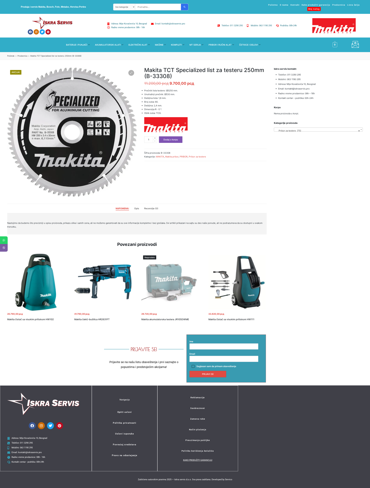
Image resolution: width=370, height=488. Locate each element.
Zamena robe (197, 419)
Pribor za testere (197, 156)
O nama (284, 5)
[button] (131, 73)
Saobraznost (197, 408)
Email (192, 354)
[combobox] (318, 130)
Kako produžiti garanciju (316, 5)
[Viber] (4, 248)
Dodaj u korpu (170, 139)
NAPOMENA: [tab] (122, 208)
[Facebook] (30, 31)
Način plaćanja (197, 429)
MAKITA (160, 156)
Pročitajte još (170, 310)
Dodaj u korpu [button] (35, 310)
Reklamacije (197, 397)
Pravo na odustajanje (124, 455)
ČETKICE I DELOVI (248, 44)
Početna (273, 5)
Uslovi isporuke (124, 433)
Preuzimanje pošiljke (197, 440)
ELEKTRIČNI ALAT (137, 44)
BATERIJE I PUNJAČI (76, 44)
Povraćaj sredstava (124, 444)
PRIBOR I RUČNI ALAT (220, 44)
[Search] (184, 7)
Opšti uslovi (124, 412)
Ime (191, 341)
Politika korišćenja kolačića (198, 451)
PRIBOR (184, 156)
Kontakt (295, 5)
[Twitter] (42, 31)
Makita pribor (171, 156)
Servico (228, 479)
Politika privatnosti (124, 423)
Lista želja (353, 5)
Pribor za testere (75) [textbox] (317, 130)
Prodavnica (338, 5)
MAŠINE (159, 44)
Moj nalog (314, 9)
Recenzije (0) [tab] (151, 208)
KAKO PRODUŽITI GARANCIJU (197, 460)
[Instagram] (36, 31)
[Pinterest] (48, 31)
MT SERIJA (195, 44)
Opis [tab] (136, 208)
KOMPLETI (176, 44)
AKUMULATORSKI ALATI (108, 44)
